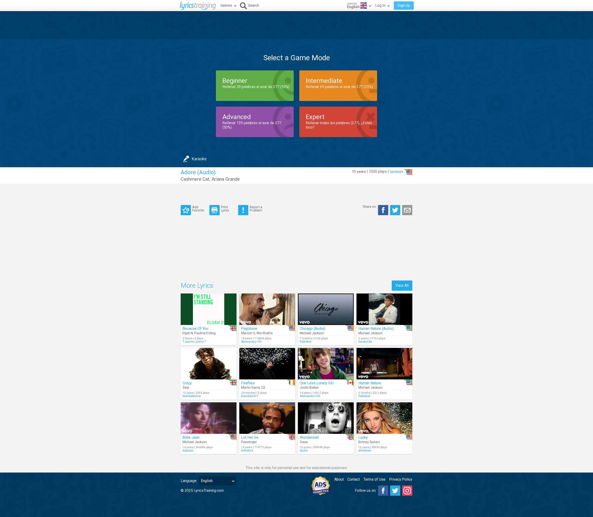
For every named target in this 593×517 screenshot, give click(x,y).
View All (402, 285)
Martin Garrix (250, 387)
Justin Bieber (309, 387)
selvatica (247, 450)
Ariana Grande (225, 179)
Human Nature (369, 383)
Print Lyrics (225, 208)
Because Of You (195, 328)
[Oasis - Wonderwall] (326, 418)
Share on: (370, 206)
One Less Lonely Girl (317, 383)
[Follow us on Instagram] (407, 490)
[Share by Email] (407, 210)
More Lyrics (197, 285)
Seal (186, 387)
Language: (189, 481)
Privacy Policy (400, 479)
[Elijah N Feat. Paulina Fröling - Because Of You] (209, 309)
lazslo (304, 450)
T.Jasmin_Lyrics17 (194, 341)
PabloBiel (306, 341)
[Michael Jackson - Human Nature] (384, 363)
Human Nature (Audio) (376, 328)
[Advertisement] (296, 25)
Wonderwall (309, 437)
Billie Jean (191, 437)
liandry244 (365, 341)
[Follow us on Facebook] (383, 490)
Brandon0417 (250, 396)
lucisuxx (396, 171)
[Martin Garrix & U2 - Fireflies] (267, 363)
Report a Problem (256, 208)
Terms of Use (374, 479)
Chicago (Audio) (312, 328)
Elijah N (188, 333)
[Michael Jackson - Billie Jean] (209, 418)
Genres (226, 5)
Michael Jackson (312, 333)
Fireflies (248, 383)
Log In (380, 5)
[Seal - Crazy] (209, 363)
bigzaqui (188, 450)
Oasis (304, 442)
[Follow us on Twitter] (395, 490)
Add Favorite (198, 208)
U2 (263, 387)
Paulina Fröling (205, 333)
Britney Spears (369, 442)
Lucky (363, 437)
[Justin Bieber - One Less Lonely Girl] (326, 363)
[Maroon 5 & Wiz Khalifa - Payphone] (267, 309)
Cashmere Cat (195, 179)
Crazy (187, 383)
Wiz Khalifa (264, 333)
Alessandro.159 (251, 341)
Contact (353, 479)
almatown (364, 450)
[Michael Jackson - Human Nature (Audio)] (384, 309)
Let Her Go (250, 437)
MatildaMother (192, 396)
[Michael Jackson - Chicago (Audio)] (326, 309)
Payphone (249, 328)
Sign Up (403, 5)
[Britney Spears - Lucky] (384, 418)
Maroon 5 (248, 333)
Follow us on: (365, 490)
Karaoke (199, 158)
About (339, 479)
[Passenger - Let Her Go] (267, 418)
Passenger (249, 442)
